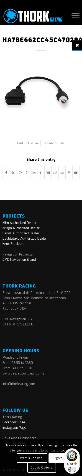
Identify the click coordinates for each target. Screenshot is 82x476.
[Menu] (73, 16)
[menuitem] (73, 16)
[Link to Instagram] (69, 172)
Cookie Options (41, 467)
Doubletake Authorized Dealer (25, 238)
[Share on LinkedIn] (34, 172)
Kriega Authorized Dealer (21, 228)
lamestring (56, 143)
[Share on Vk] (48, 172)
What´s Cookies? (32, 458)
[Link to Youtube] (76, 172)
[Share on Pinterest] (27, 172)
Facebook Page (14, 422)
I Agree (58, 458)
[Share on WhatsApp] (20, 172)
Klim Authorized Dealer (20, 223)
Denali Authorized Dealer (21, 233)
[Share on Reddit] (55, 172)
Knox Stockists (13, 244)
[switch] (72, 469)
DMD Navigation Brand (19, 260)
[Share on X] (13, 172)
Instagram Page (14, 428)
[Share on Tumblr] (41, 172)
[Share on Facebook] (6, 172)
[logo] (33, 16)
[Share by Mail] (62, 172)
